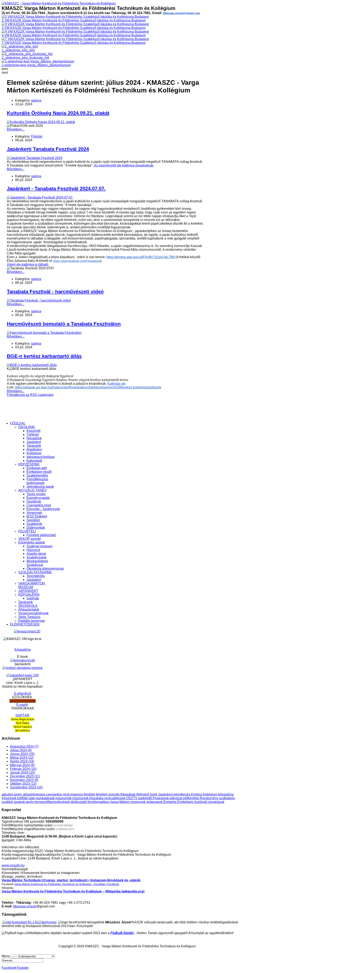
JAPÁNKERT (28, 591)
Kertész (197, 794)
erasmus (77, 794)
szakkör (8, 802)
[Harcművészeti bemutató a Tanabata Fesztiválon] (44, 332)
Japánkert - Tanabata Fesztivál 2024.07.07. (56, 188)
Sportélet (33, 520)
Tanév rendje (36, 494)
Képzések (9, 798)
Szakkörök (34, 524)
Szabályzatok (36, 557)
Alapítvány (34, 449)
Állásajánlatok (28, 609)
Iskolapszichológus (41, 457)
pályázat (176, 798)
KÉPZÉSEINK (29, 464)
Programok (161, 798)
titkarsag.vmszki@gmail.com (181, 13)
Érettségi (170, 802)
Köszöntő (33, 431)
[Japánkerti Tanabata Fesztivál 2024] (34, 158)
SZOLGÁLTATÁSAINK (35, 572)
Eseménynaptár (38, 498)
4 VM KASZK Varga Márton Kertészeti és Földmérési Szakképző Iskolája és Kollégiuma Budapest (73, 35)
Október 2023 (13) (23, 783)
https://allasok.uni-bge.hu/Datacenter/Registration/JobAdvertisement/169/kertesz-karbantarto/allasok (88, 387)
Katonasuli (34, 460)
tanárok (20, 802)
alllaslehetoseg (34, 794)
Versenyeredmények (33, 613)
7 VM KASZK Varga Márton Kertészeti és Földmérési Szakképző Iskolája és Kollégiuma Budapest (73, 42)
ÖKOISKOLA (27, 606)
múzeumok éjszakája (88, 798)
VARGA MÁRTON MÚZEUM (31, 585)
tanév (30, 802)
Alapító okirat (36, 553)
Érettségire (185, 802)
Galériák (33, 598)
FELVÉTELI (27, 531)
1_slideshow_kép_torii (18, 50)
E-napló (22, 704)
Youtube (22, 967)
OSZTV (132, 798)
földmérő (143, 794)
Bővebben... (15, 129)
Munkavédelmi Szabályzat (37, 563)
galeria (36, 100)
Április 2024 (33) (22, 761)
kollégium (210, 794)
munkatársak (45, 798)
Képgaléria (23, 649)
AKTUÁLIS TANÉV (32, 490)
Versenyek (34, 512)
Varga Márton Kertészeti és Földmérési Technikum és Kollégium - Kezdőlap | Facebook (66, 884)
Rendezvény (209, 798)
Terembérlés (36, 576)
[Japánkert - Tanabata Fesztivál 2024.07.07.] (40, 197)
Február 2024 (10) (23, 768)
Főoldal (36, 136)
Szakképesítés (37, 475)
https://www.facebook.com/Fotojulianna (76, 260)
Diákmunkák (36, 527)
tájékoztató (79, 802)
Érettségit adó (37, 468)
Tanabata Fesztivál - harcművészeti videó (55, 291)
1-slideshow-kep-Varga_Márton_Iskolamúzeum (36, 65)
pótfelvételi (191, 798)
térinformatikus (98, 802)
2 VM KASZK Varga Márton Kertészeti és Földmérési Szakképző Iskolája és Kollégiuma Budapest (73, 20)
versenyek (138, 802)
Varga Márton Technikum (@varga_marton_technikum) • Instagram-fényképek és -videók (71, 880)
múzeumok (63, 798)
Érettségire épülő (39, 471)
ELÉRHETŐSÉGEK (25, 624)
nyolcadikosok (115, 798)
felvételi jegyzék (108, 794)
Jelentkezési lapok (40, 486)
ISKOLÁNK (26, 427)
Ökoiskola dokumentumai (45, 568)
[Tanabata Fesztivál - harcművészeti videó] (39, 300)
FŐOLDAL (17, 423)
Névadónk (34, 438)
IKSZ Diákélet (37, 516)
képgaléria (226, 794)
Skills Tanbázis (29, 617)
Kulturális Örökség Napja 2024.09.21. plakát (58, 113)
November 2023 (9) (24, 780)
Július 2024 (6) (21, 750)
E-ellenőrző (22, 693)
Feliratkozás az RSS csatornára (30, 395)
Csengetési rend (39, 505)
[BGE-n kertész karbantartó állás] (32, 365)
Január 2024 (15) (22, 772)
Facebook (9, 967)
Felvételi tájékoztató (41, 535)
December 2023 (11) (25, 776)
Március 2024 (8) (22, 765)
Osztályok (34, 501)
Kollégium (34, 453)
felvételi (90, 794)
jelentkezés (182, 794)
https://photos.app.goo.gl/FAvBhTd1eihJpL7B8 (140, 257)
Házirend (33, 550)
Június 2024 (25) (22, 754)
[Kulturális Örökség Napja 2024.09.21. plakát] (41, 122)
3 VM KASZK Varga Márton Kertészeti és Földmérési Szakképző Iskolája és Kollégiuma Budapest (73, 28)
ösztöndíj (201, 802)
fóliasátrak (128, 794)
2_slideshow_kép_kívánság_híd (25, 57)
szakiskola (227, 798)
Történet (33, 434)
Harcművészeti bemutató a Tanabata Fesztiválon (64, 324)
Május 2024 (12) (22, 757)
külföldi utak (26, 798)
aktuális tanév (12, 794)
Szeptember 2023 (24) (26, 787)
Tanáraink (34, 445)
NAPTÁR (22, 715)
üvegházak (216, 802)
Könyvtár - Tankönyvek (43, 509)
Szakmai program (39, 546)
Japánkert (34, 442)
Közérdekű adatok (31, 542)
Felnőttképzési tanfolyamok (37, 481)
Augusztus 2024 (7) (24, 746)
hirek (154, 794)
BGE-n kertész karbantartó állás (44, 356)
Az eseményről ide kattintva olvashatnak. (123, 165)
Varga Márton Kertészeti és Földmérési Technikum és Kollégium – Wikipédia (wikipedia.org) (73, 891)
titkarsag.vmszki (24, 906)
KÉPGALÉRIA (29, 594)
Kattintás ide (116, 383)
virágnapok (154, 802)
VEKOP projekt (29, 538)
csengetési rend (58, 794)
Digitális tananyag (31, 620)
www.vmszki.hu (13, 865)
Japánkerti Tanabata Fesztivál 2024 (48, 149)
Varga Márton (120, 802)
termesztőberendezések (53, 802)
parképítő (145, 798)
